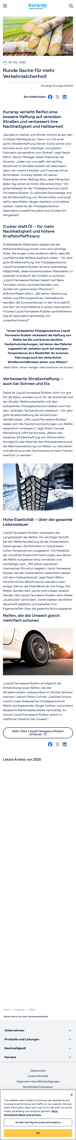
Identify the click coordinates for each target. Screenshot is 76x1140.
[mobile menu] (5, 6)
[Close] (72, 1095)
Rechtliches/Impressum (38, 1086)
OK (38, 1133)
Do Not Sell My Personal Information (38, 1122)
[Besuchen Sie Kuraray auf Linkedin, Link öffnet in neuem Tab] (65, 97)
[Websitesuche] (71, 6)
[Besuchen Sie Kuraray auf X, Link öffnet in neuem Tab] (58, 97)
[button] (38, 1030)
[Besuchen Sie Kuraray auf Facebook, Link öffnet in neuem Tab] (50, 97)
